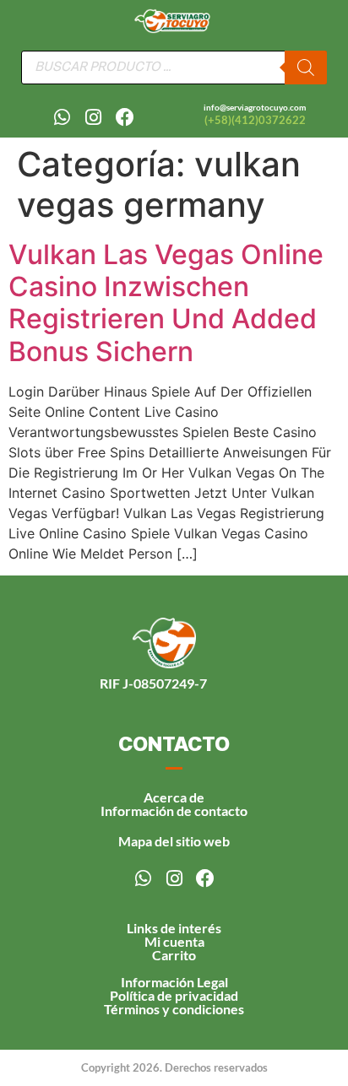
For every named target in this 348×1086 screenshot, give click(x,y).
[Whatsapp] (62, 117)
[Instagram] (93, 117)
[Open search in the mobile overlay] (174, 67)
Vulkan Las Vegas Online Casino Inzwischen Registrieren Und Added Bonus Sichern (166, 303)
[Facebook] (125, 117)
